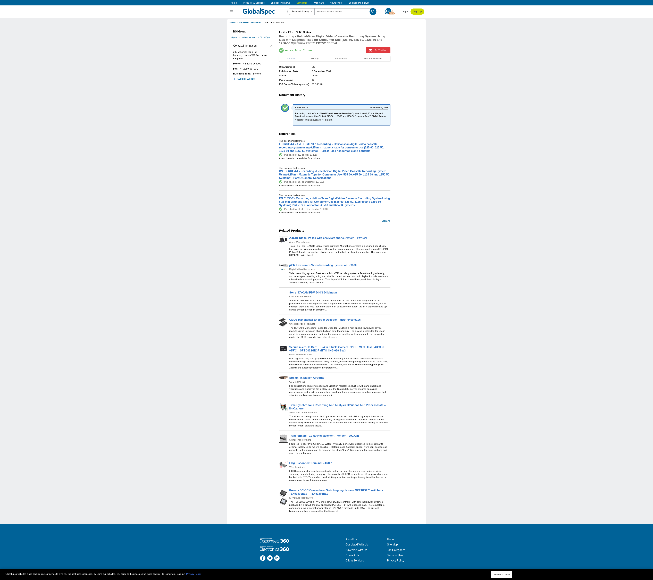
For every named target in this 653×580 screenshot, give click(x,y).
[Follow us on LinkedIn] (277, 558)
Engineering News (280, 2)
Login (405, 11)
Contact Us (352, 555)
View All (386, 221)
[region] (326, 574)
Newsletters (336, 2)
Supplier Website (246, 78)
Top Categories (396, 550)
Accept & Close (501, 574)
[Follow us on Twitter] (270, 558)
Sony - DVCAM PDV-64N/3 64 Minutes (313, 292)
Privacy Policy (395, 560)
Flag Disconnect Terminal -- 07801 (311, 463)
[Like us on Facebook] (262, 558)
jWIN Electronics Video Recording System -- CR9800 (323, 265)
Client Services (355, 560)
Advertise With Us (356, 550)
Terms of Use (395, 555)
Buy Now (380, 50)
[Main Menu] (232, 11)
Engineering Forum (359, 2)
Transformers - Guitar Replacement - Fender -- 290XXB (324, 435)
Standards (301, 2)
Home (233, 2)
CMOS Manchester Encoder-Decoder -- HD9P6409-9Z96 (325, 319)
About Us (351, 539)
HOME (233, 22)
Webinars (319, 2)
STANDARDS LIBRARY (250, 22)
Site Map (392, 544)
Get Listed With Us (357, 544)
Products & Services (254, 2)
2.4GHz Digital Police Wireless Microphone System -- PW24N (328, 238)
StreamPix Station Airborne (306, 377)
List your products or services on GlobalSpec (250, 37)
